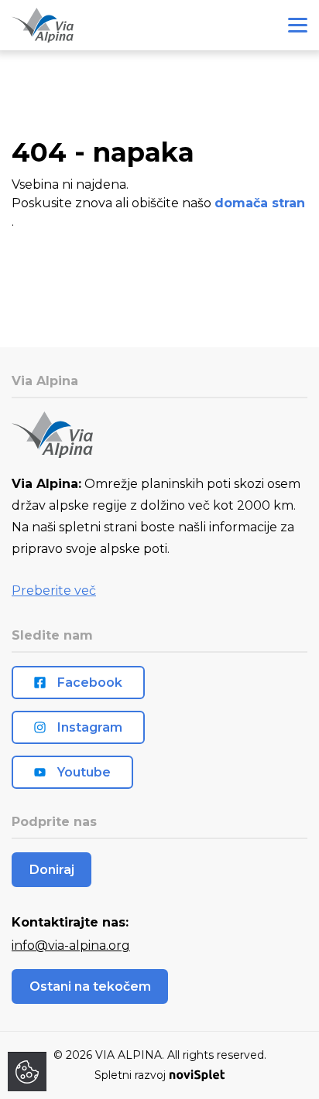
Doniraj (51, 869)
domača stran (259, 203)
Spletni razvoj (130, 1075)
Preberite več (54, 590)
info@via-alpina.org (71, 945)
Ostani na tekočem (90, 986)
